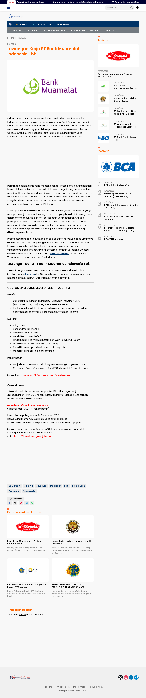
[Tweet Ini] (15, 503)
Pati (66, 485)
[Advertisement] (50, 161)
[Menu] (9, 7)
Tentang (48, 686)
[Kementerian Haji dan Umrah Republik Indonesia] (72, 526)
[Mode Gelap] (137, 7)
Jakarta (28, 485)
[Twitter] (120, 677)
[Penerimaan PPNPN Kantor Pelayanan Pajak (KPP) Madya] (28, 570)
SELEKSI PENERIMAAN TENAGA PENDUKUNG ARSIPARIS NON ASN (68, 585)
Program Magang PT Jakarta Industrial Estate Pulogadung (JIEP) (119, 229)
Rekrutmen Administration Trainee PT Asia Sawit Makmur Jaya (126, 86)
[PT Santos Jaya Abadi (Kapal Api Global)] (103, 112)
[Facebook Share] (9, 503)
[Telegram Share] (26, 503)
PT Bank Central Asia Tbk (125, 138)
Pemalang (14, 491)
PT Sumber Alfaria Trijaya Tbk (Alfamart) (119, 217)
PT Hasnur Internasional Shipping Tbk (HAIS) (121, 206)
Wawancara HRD (59, 253)
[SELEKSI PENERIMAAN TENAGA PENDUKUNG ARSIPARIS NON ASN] (72, 570)
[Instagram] (126, 677)
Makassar (55, 485)
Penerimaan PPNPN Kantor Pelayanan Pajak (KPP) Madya (26, 585)
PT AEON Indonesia (114, 239)
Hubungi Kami (96, 686)
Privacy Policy (63, 686)
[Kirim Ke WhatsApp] (32, 503)
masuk (22, 614)
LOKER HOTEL (108, 30)
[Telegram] (136, 677)
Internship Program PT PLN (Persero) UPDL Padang (117, 195)
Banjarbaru (15, 485)
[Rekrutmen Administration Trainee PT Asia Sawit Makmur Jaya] (103, 86)
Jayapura (41, 485)
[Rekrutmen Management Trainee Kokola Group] (28, 526)
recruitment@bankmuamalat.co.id (27, 405)
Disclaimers (79, 686)
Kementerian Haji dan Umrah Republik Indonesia (69, 2)
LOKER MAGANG (77, 30)
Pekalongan (78, 485)
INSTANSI (93, 30)
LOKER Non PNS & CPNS (53, 30)
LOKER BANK (32, 30)
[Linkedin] (131, 677)
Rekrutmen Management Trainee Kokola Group (24, 542)
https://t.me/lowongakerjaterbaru (33, 436)
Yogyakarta (29, 491)
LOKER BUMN (15, 30)
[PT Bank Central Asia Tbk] (103, 138)
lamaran (30, 274)
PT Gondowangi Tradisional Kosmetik (125, 125)
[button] (131, 7)
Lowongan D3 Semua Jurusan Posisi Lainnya (46, 375)
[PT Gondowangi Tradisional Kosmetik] (103, 125)
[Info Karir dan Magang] (15, 16)
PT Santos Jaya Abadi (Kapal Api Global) (124, 2)
